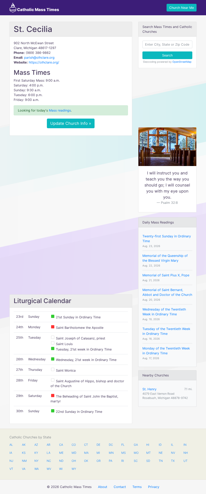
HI (147, 444)
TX (173, 460)
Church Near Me (181, 8)
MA (86, 452)
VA (23, 468)
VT (11, 468)
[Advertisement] (70, 168)
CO (74, 444)
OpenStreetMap (182, 61)
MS (123, 452)
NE (161, 452)
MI (98, 452)
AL (11, 444)
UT (185, 460)
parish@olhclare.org (39, 57)
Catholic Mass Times (37, 9)
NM (24, 460)
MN (111, 452)
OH (74, 460)
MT (148, 452)
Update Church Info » (70, 123)
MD (74, 452)
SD (148, 460)
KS (24, 452)
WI (61, 468)
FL (123, 444)
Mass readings (60, 110)
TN (161, 460)
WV (49, 468)
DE (98, 444)
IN (184, 444)
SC (136, 460)
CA (61, 444)
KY (36, 452)
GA (136, 444)
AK (24, 444)
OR (99, 460)
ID (160, 444)
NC (49, 460)
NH (185, 452)
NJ (11, 460)
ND (61, 460)
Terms (137, 487)
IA (10, 452)
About (102, 487)
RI (122, 460)
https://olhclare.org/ (44, 62)
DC (111, 444)
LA (48, 452)
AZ (36, 444)
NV (173, 452)
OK (86, 460)
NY (36, 460)
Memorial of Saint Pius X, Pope (165, 275)
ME (61, 452)
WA (36, 468)
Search (167, 55)
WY (74, 468)
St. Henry (149, 389)
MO (136, 452)
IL (172, 444)
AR (48, 444)
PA (110, 460)
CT (86, 444)
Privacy (153, 487)
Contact (120, 487)
